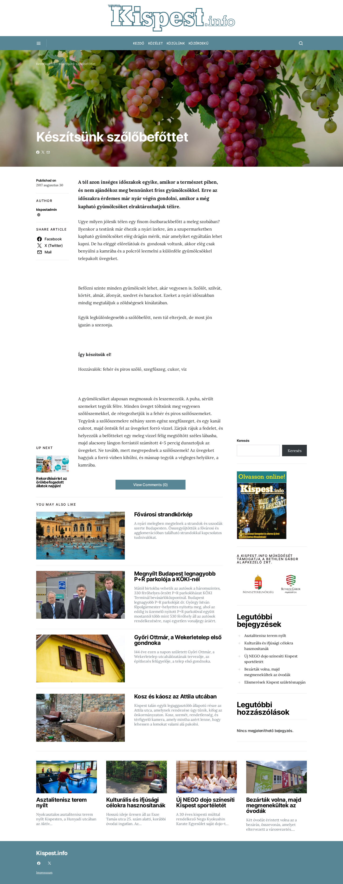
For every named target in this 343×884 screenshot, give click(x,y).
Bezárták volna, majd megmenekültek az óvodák (267, 672)
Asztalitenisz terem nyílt (265, 635)
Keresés (243, 440)
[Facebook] (38, 863)
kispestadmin (46, 209)
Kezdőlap (43, 64)
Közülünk (176, 43)
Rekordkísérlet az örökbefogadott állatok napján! (51, 482)
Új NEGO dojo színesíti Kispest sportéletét (271, 659)
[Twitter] (49, 863)
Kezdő (138, 43)
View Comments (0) (150, 484)
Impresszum (44, 872)
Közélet (155, 43)
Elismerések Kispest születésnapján (275, 682)
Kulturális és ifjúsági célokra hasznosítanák (268, 646)
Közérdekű (198, 43)
